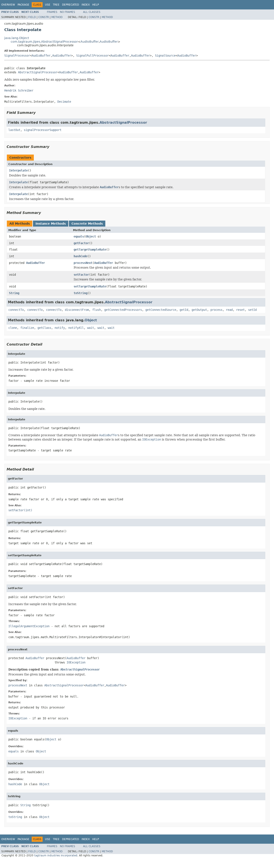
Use (47, 4)
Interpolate (18, 170)
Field (32, 17)
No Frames (67, 12)
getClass (44, 327)
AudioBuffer (89, 41)
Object (91, 236)
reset (240, 309)
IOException (76, 662)
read (229, 309)
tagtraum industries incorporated (55, 855)
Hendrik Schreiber (18, 90)
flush (96, 309)
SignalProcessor (17, 55)
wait (90, 327)
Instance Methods (51, 223)
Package (23, 4)
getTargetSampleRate (90, 249)
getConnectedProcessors (123, 309)
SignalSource (165, 55)
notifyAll (76, 327)
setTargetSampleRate (90, 286)
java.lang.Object (16, 38)
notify (60, 327)
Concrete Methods (87, 223)
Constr (43, 17)
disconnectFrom (77, 309)
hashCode (80, 256)
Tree (56, 4)
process (216, 309)
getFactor (81, 243)
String (14, 293)
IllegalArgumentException (28, 626)
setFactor (81, 274)
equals (79, 236)
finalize (27, 327)
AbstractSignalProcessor (37, 72)
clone (12, 327)
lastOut (14, 130)
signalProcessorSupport (42, 130)
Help (95, 4)
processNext (83, 263)
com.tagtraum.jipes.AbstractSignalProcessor (44, 41)
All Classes (91, 12)
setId (252, 309)
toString (80, 293)
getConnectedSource (160, 309)
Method (57, 17)
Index (86, 4)
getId (184, 309)
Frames (52, 12)
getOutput (199, 309)
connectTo (16, 309)
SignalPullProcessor (92, 55)
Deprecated (70, 4)
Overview (8, 4)
